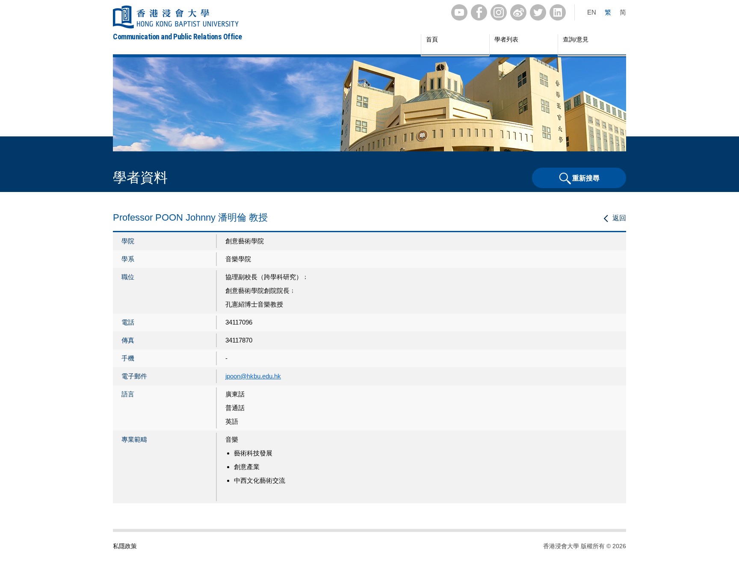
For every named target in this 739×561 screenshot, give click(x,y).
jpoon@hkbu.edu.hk (253, 376)
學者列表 (506, 39)
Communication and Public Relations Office (177, 36)
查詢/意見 (575, 39)
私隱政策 (125, 546)
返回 (619, 217)
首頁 (432, 39)
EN (591, 12)
